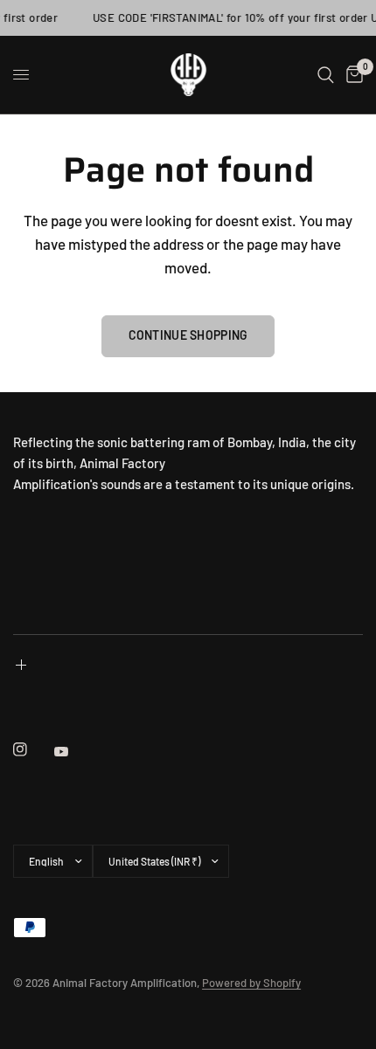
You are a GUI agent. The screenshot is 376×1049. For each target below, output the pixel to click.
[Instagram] (32, 749)
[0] (351, 75)
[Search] (325, 75)
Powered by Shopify (251, 983)
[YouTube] (73, 751)
